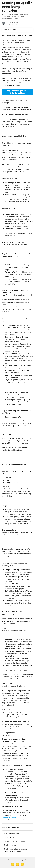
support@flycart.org (9, 817)
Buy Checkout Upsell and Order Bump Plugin (17, 92)
